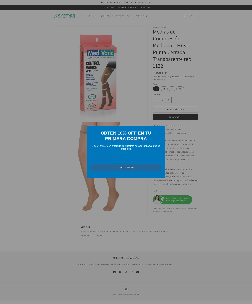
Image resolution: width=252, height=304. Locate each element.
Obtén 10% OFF (126, 167)
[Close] (162, 129)
